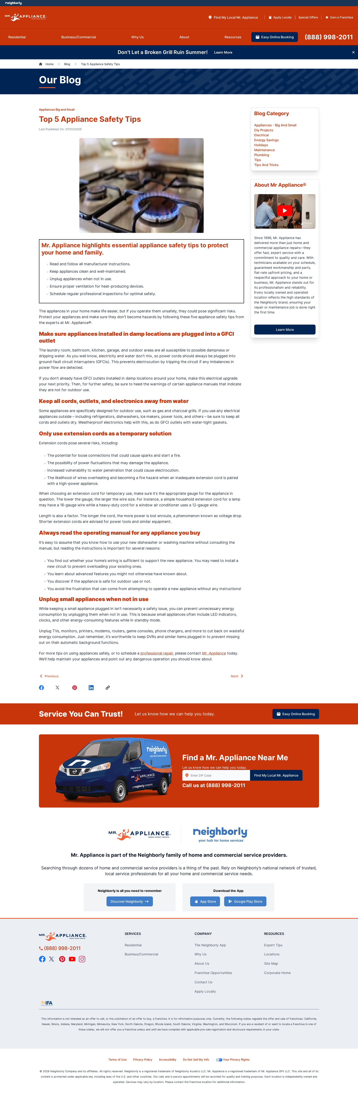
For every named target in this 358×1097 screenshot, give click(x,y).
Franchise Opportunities (213, 973)
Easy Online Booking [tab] (277, 37)
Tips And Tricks (266, 165)
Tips (257, 160)
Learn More (285, 329)
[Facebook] (42, 687)
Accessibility (167, 1059)
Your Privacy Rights (236, 1059)
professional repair (156, 653)
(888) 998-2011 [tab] (329, 37)
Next (234, 676)
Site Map (271, 963)
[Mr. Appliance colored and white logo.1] (25, 17)
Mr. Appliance (214, 653)
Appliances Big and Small (57, 109)
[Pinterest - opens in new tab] (62, 959)
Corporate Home (277, 973)
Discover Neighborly (127, 901)
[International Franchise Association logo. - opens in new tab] (46, 1003)
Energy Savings (266, 140)
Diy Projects (263, 130)
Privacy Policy (142, 1059)
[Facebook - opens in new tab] (42, 959)
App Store (208, 901)
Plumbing (261, 155)
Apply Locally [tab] (282, 17)
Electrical (261, 135)
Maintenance (264, 150)
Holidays (261, 145)
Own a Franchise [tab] (341, 17)
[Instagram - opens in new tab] (82, 959)
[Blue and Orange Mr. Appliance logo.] (140, 834)
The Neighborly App (210, 945)
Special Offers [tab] (308, 17)
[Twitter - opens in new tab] (52, 959)
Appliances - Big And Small (275, 125)
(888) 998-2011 (225, 785)
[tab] (233, 17)
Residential (133, 945)
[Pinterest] (75, 687)
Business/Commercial (141, 954)
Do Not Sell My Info (196, 1059)
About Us (202, 963)
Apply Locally (205, 991)
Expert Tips (273, 945)
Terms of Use (117, 1059)
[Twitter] (59, 687)
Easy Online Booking (298, 714)
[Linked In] (92, 687)
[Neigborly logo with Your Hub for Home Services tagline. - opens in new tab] (220, 834)
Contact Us (203, 982)
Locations (271, 954)
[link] (108, 687)
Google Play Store (248, 901)
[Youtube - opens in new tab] (72, 959)
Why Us (201, 954)
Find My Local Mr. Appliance (276, 775)
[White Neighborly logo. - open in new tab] (13, 3)
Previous (52, 676)
